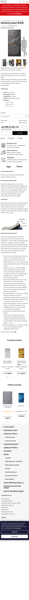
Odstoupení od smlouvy (8, 514)
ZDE (15, 332)
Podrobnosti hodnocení (7, 28)
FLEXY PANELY (9, 427)
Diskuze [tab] (19, 166)
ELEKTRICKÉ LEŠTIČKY (11, 475)
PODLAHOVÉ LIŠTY (10, 430)
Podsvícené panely (10, 441)
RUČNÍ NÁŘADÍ (9, 479)
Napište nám (4, 507)
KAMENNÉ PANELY (10, 434)
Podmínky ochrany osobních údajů (11, 503)
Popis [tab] (9, 166)
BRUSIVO (7, 468)
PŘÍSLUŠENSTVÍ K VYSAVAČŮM (13, 461)
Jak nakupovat (5, 499)
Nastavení (14, 532)
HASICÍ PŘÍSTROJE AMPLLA (13, 483)
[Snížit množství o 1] (3, 133)
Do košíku (20, 133)
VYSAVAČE (8, 458)
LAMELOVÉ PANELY (11, 448)
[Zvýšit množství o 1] (10, 133)
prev (1, 353)
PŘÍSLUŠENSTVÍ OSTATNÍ (12, 465)
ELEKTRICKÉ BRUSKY (11, 472)
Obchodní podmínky (7, 501)
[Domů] (1, 20)
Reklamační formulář (7, 512)
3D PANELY (8, 451)
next (27, 353)
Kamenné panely (10, 437)
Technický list (5, 509)
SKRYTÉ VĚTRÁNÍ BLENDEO (14, 491)
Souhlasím (14, 536)
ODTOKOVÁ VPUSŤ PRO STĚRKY (12, 487)
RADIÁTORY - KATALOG (7, 505)
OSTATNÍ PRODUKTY (11, 444)
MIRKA (6, 454)
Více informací (17, 528)
